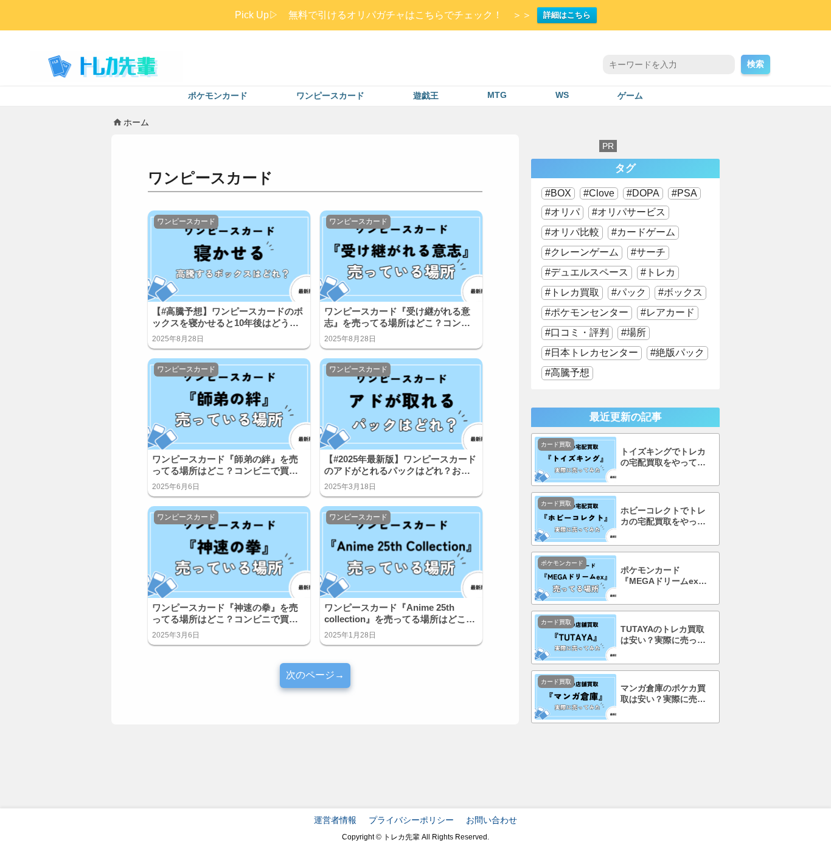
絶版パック (680, 352)
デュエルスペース (589, 272)
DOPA (645, 193)
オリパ (565, 212)
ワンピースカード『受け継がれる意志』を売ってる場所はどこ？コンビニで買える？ (397, 317)
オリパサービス (631, 212)
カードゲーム (646, 232)
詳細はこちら (567, 14)
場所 (636, 332)
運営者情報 (335, 820)
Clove (601, 193)
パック (631, 292)
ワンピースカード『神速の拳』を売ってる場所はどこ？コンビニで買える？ (225, 613)
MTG (497, 95)
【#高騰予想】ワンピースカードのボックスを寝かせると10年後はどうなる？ (227, 317)
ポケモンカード (218, 95)
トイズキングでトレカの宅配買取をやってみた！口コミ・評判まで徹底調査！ (663, 457)
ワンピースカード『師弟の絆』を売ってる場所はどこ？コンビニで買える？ (225, 465)
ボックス (683, 292)
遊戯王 (426, 95)
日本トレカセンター (594, 352)
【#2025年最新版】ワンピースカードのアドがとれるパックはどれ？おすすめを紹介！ (400, 465)
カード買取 (556, 444)
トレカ (660, 272)
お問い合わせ (491, 820)
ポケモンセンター (589, 312)
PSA (687, 193)
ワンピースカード (330, 95)
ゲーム (630, 95)
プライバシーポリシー (411, 820)
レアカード (670, 312)
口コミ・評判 (580, 332)
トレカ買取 (575, 292)
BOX (561, 193)
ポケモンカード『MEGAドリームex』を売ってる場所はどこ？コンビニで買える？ (664, 576)
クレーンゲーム (585, 252)
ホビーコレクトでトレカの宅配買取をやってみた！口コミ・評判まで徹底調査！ (663, 516)
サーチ (651, 252)
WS (562, 95)
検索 (755, 64)
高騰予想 (570, 372)
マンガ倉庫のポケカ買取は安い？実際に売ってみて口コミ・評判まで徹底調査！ (663, 694)
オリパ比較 (575, 232)
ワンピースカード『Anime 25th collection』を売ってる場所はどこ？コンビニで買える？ (399, 613)
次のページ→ (315, 675)
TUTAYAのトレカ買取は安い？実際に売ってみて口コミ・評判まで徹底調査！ (663, 635)
